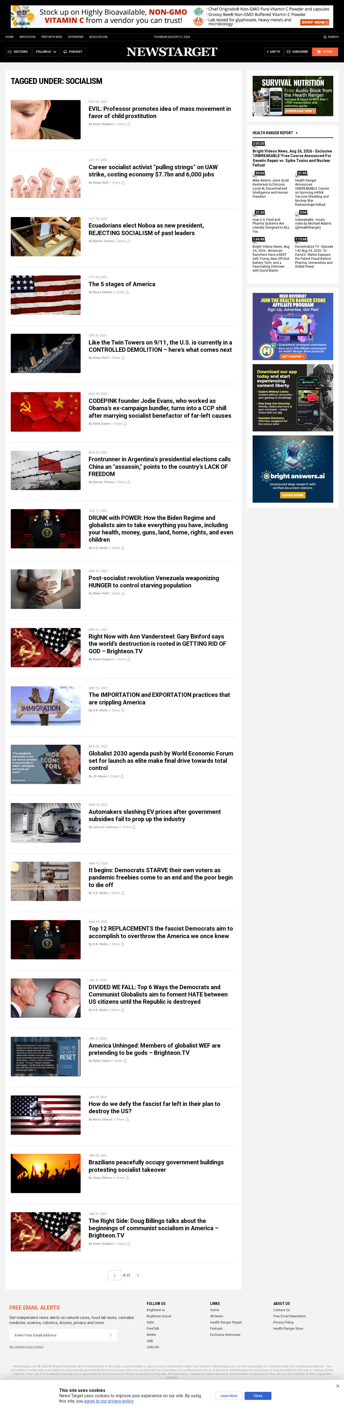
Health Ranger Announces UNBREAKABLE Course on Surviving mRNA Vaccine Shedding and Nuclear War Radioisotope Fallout (312, 193)
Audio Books (98, 37)
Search (333, 37)
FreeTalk (153, 1329)
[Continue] (111, 1335)
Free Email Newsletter (289, 1316)
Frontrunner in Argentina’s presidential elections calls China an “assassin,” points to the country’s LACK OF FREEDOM (160, 466)
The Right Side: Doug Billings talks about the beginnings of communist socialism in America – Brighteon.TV (153, 1228)
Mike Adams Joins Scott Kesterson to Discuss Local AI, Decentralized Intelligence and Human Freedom (271, 189)
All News (216, 1316)
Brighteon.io (156, 1310)
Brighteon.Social (159, 1316)
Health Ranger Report (273, 133)
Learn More (229, 1396)
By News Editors (100, 292)
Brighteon (27, 37)
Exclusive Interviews (225, 1335)
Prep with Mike (51, 37)
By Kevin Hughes (101, 124)
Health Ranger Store (288, 1329)
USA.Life (153, 1347)
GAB (150, 1341)
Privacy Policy (283, 1322)
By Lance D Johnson (104, 827)
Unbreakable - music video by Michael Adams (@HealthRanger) (313, 224)
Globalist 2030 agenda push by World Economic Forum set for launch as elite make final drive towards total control (161, 761)
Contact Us (281, 1310)
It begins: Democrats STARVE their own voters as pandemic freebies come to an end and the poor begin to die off (161, 877)
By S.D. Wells (98, 548)
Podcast (216, 1329)
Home (9, 37)
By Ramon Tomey (101, 241)
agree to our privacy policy (108, 1401)
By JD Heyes (98, 776)
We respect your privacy (26, 1347)
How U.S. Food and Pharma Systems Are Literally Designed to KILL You (271, 226)
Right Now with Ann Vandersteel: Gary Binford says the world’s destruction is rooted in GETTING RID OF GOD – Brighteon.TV (157, 644)
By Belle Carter (99, 423)
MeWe (151, 1335)
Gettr (150, 1322)
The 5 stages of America (122, 284)
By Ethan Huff (98, 183)
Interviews (75, 37)
